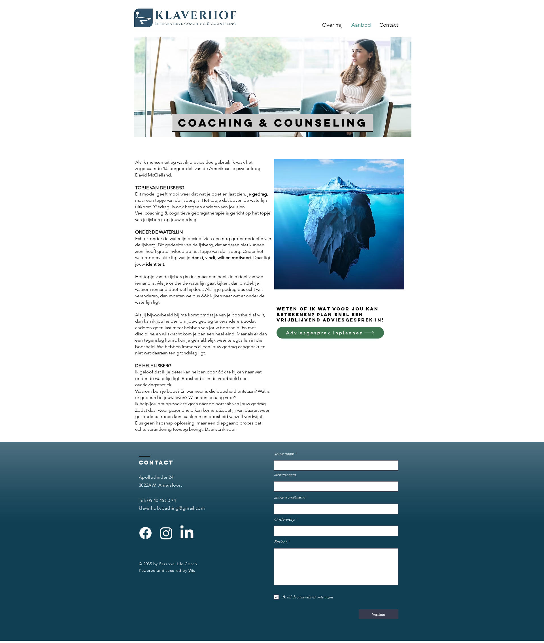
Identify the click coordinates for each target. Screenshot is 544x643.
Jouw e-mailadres (289, 497)
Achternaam (285, 475)
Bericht (280, 542)
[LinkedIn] (187, 533)
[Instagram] (166, 533)
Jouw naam (284, 454)
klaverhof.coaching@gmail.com (172, 508)
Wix (191, 570)
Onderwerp (284, 519)
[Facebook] (145, 533)
